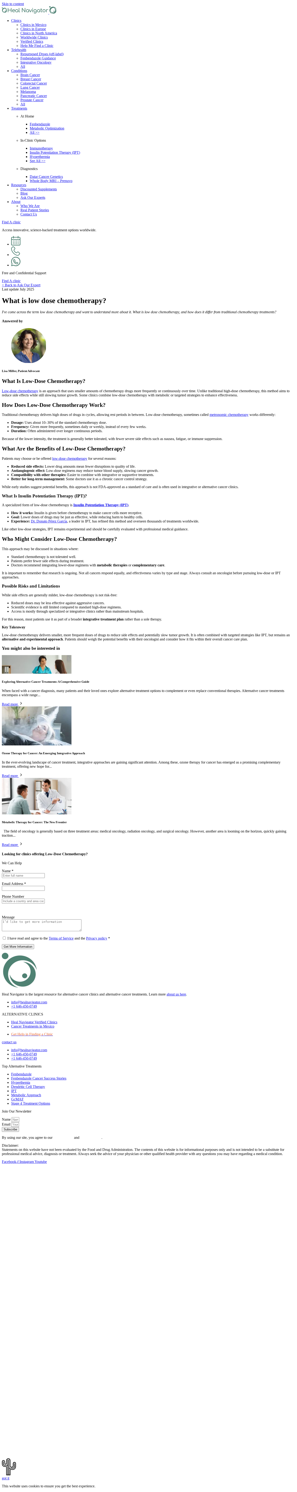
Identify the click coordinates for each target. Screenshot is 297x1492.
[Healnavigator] (29, 13)
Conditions (19, 71)
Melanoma (28, 92)
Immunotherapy (41, 148)
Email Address (14, 884)
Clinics (16, 21)
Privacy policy (96, 938)
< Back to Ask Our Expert (21, 285)
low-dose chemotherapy (69, 458)
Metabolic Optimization (47, 128)
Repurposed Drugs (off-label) (42, 54)
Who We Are (30, 206)
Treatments (19, 108)
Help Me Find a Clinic (36, 46)
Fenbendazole (40, 124)
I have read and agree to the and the (58, 938)
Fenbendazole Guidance (38, 58)
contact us (9, 1042)
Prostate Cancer (31, 100)
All (22, 67)
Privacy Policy (90, 1137)
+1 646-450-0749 (24, 1006)
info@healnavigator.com (29, 1002)
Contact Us (28, 214)
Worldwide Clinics (34, 37)
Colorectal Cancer (33, 83)
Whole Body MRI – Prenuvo (51, 181)
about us (176, 994)
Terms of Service (61, 938)
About (15, 202)
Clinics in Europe (33, 29)
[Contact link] (15, 244)
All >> (34, 132)
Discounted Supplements (38, 189)
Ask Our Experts (32, 197)
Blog (24, 193)
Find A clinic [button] (11, 222)
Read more (10, 704)
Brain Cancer (30, 75)
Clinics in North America (38, 33)
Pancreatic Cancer (33, 96)
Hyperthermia (40, 157)
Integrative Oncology (36, 62)
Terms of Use (63, 1137)
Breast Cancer (30, 79)
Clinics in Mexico (33, 25)
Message (8, 917)
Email (6, 1124)
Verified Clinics (31, 41)
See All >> (37, 161)
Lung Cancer (30, 87)
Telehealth (18, 50)
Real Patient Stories (34, 210)
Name (7, 871)
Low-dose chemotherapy (20, 391)
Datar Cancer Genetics (46, 177)
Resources (18, 185)
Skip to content (13, 4)
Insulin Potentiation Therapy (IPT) (55, 152)
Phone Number (13, 896)
